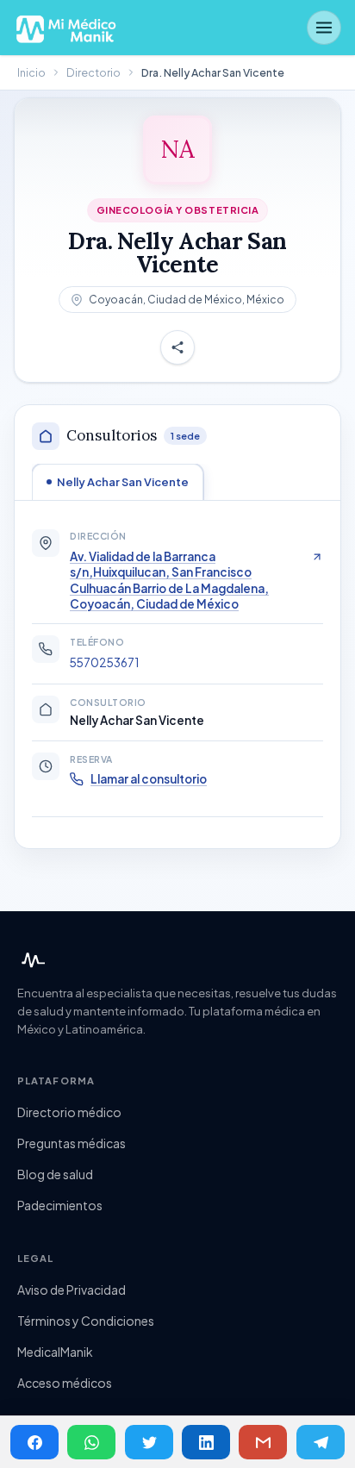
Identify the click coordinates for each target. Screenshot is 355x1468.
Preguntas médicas (71, 1143)
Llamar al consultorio (148, 778)
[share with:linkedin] (206, 1442)
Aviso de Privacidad (71, 1289)
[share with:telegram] (320, 1442)
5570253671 (104, 662)
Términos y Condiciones (85, 1320)
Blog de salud (55, 1174)
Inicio (31, 72)
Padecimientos (60, 1205)
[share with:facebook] (34, 1442)
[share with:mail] (263, 1442)
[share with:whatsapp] (91, 1442)
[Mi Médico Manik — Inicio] (31, 960)
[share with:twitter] (149, 1442)
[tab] (117, 482)
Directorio (93, 72)
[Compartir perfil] (177, 348)
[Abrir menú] (324, 27)
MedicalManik (55, 1351)
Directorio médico (69, 1112)
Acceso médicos (64, 1382)
